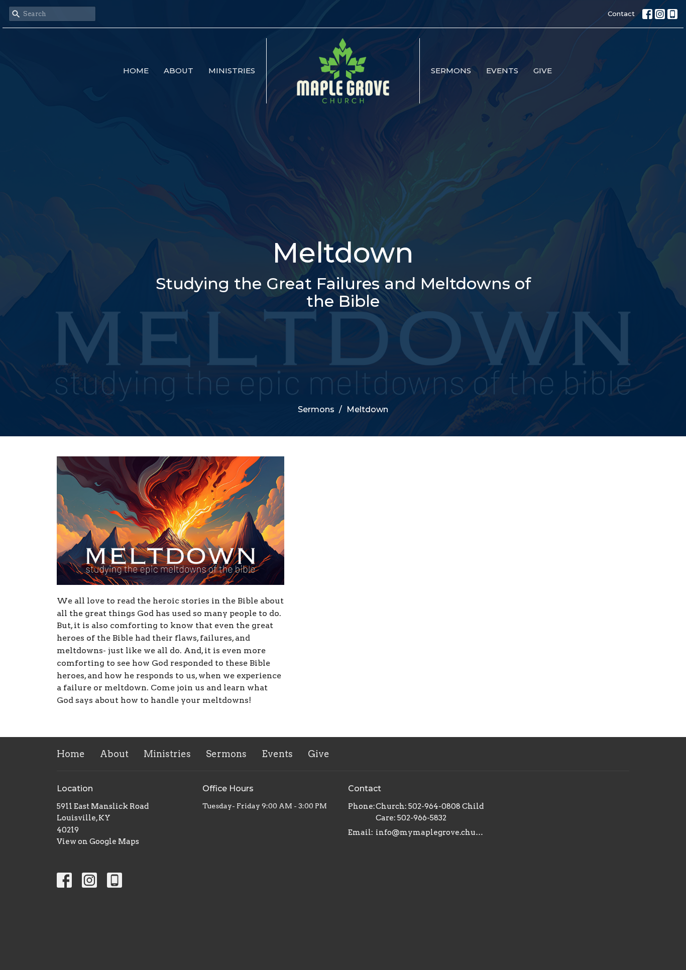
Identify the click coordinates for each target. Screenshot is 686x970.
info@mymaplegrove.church (430, 832)
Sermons (451, 70)
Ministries (231, 70)
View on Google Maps (98, 841)
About (178, 70)
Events (502, 70)
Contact (621, 14)
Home (136, 70)
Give (542, 70)
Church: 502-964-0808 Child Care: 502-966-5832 (430, 812)
